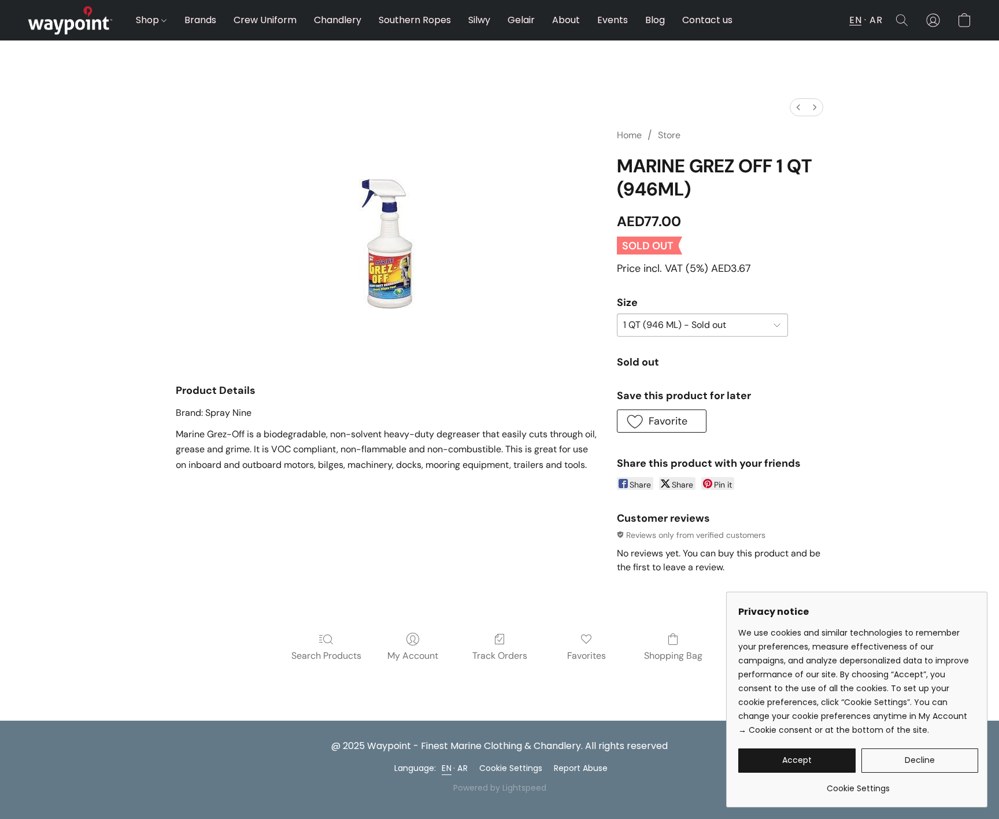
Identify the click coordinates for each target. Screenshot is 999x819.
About (566, 20)
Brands (200, 20)
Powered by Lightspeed (499, 788)
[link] (858, 784)
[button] (70, 20)
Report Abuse (581, 768)
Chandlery (337, 20)
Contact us (707, 20)
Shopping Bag (673, 656)
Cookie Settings (510, 768)
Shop (148, 20)
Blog (655, 20)
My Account (412, 656)
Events (612, 20)
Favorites (586, 656)
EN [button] (855, 20)
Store (669, 135)
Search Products (326, 656)
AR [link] (462, 768)
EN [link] (447, 768)
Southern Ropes (415, 20)
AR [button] (876, 20)
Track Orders (499, 656)
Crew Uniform (265, 20)
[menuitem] (798, 107)
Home (629, 135)
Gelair (521, 20)
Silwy (479, 20)
